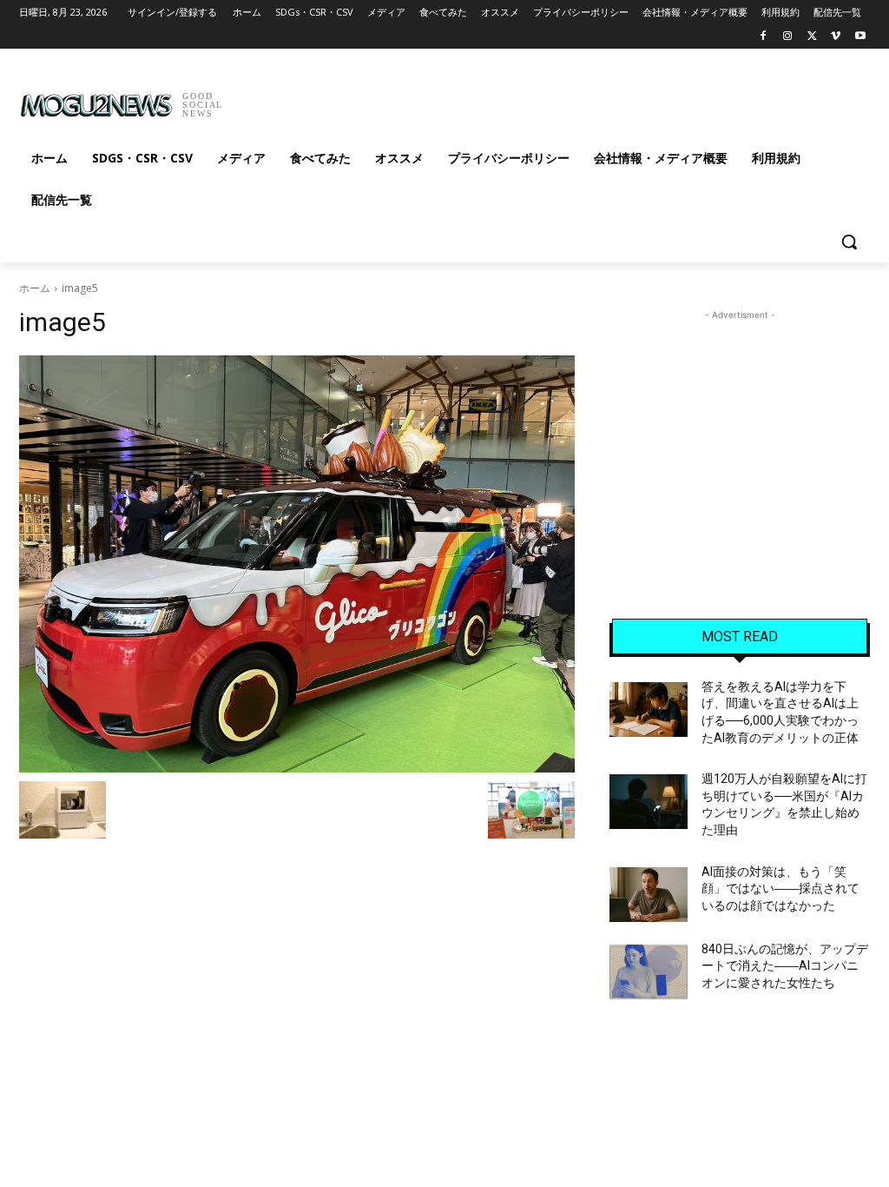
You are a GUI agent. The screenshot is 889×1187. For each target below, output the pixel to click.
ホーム (34, 288)
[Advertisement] (426, 99)
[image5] (297, 564)
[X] (812, 37)
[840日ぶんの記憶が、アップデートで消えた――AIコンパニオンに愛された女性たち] (648, 972)
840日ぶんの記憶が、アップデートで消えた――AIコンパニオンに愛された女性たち (784, 966)
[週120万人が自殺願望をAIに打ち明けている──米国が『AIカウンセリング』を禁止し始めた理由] (648, 801)
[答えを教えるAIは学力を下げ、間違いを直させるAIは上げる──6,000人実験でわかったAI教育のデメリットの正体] (648, 709)
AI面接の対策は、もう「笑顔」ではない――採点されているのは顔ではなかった (780, 888)
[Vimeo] (836, 37)
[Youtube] (860, 37)
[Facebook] (764, 37)
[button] (849, 241)
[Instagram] (788, 37)
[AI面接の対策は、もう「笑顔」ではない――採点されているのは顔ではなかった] (648, 894)
